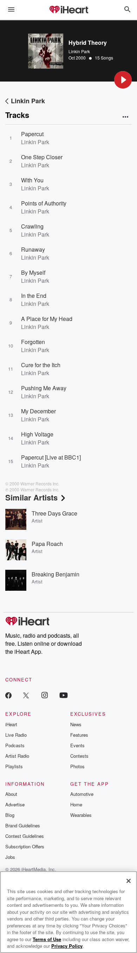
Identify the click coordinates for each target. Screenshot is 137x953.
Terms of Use (47, 939)
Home (76, 804)
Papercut (32, 134)
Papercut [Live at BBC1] (51, 457)
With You (32, 180)
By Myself (33, 272)
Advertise (15, 804)
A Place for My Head (46, 319)
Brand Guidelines (22, 825)
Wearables (81, 815)
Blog (9, 815)
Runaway (33, 249)
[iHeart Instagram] (44, 694)
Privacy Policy (67, 946)
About (11, 794)
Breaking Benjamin (55, 574)
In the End (33, 296)
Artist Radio (17, 755)
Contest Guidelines (24, 836)
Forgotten (33, 342)
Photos (77, 766)
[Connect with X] (26, 694)
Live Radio (16, 734)
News (75, 724)
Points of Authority (43, 203)
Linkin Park (79, 51)
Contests (79, 755)
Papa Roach (47, 544)
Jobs (10, 857)
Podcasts (15, 745)
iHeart (11, 724)
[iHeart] (68, 10)
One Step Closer (42, 157)
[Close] (128, 881)
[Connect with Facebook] (8, 694)
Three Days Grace (54, 513)
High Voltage (37, 434)
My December (38, 411)
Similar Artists (31, 497)
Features (79, 734)
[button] (123, 80)
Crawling (32, 226)
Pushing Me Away (43, 388)
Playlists (14, 766)
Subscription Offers (24, 846)
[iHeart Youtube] (63, 694)
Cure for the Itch (40, 365)
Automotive (81, 794)
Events (77, 745)
